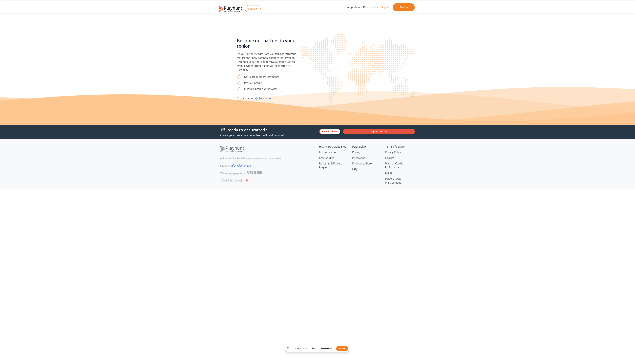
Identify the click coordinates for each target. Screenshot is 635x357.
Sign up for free (378, 131)
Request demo (330, 131)
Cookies (389, 157)
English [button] (252, 9)
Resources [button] (369, 7)
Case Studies (326, 157)
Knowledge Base (362, 163)
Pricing (356, 152)
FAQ (354, 169)
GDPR (388, 173)
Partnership (359, 146)
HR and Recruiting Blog (332, 146)
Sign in (385, 7)
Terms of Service (395, 146)
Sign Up (404, 7)
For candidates (327, 152)
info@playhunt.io (261, 98)
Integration (353, 7)
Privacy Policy (393, 152)
